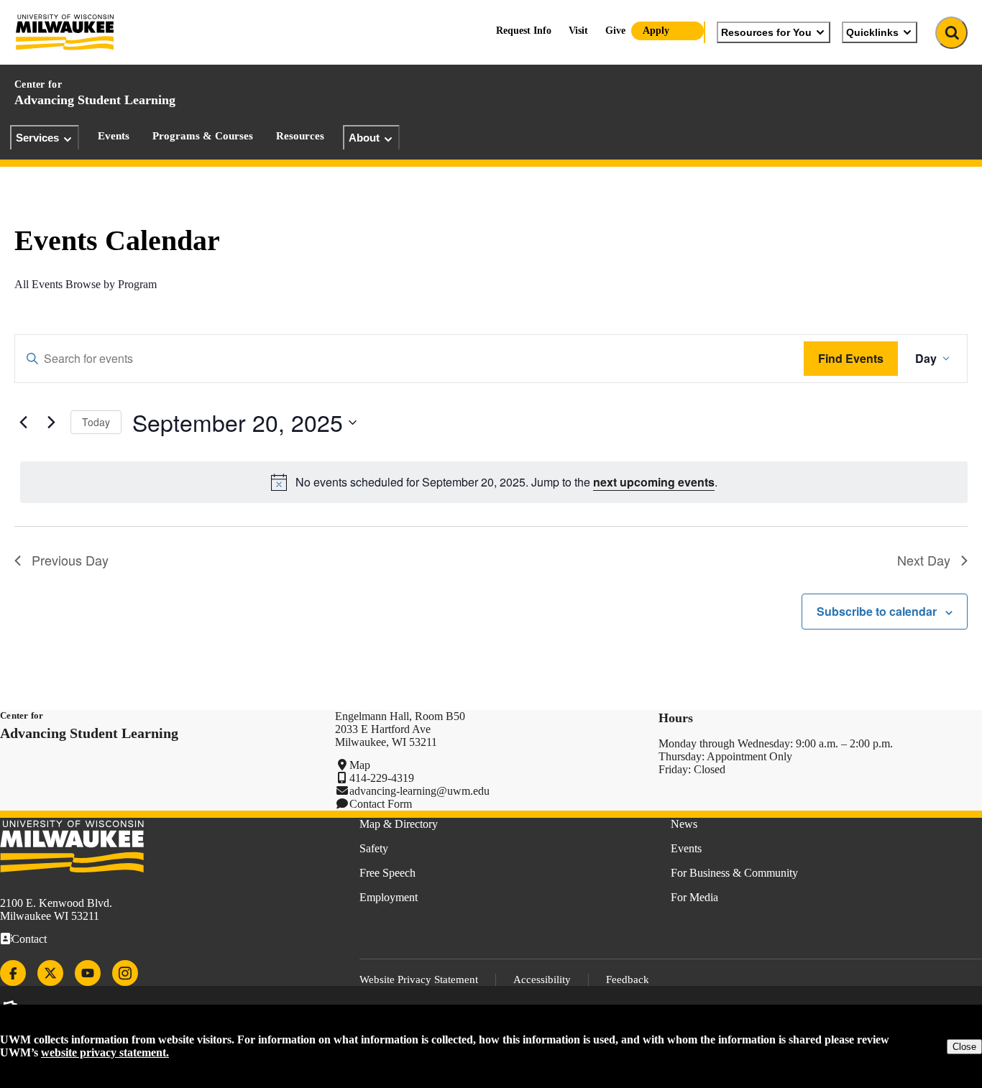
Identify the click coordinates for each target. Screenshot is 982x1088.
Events (113, 136)
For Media (694, 897)
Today (96, 422)
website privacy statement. (105, 1052)
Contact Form (380, 804)
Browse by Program (111, 284)
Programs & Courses (202, 136)
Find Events (851, 358)
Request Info (523, 30)
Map (359, 765)
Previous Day (70, 559)
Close (964, 1046)
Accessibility (542, 979)
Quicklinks (872, 32)
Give (615, 30)
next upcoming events (654, 482)
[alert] (494, 482)
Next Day (923, 559)
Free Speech (387, 873)
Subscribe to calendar (877, 611)
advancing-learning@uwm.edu (419, 791)
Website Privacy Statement (418, 979)
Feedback (627, 979)
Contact (29, 939)
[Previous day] (23, 422)
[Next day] (51, 422)
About (364, 138)
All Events (38, 284)
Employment (388, 897)
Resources (300, 136)
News (684, 824)
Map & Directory (398, 824)
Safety (373, 848)
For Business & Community (734, 873)
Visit (578, 30)
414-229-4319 (381, 778)
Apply (656, 30)
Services (37, 138)
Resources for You (766, 32)
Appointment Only (749, 756)
